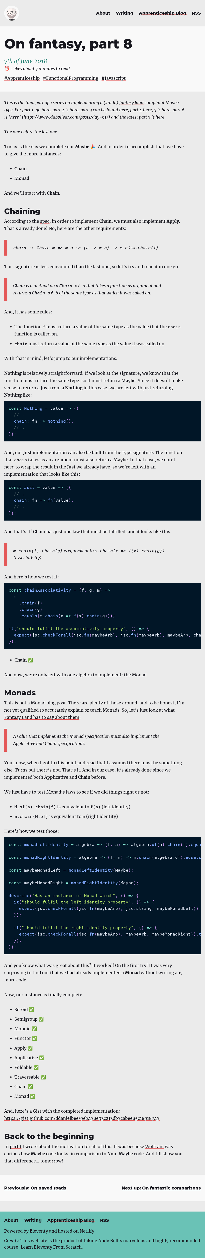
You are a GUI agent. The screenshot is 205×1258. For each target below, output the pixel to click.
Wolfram (154, 1146)
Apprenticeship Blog (162, 13)
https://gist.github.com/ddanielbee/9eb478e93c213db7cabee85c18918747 (82, 1118)
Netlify (87, 1231)
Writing (124, 13)
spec (44, 221)
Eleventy (39, 1231)
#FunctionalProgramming (70, 78)
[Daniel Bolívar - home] (11, 13)
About (103, 13)
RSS (196, 13)
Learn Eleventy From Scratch (51, 1247)
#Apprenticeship (22, 78)
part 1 (15, 1146)
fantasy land (131, 102)
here (45, 110)
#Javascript (113, 78)
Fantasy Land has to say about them (41, 717)
